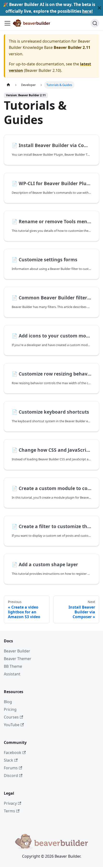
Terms (9, 811)
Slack (8, 760)
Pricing (10, 709)
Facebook (12, 752)
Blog (8, 701)
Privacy (10, 803)
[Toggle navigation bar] (7, 23)
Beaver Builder (17, 651)
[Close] (99, 8)
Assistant (12, 674)
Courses (11, 717)
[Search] (95, 23)
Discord (11, 775)
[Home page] (8, 85)
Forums (11, 767)
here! (87, 11)
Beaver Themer (17, 658)
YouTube (11, 724)
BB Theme (13, 666)
